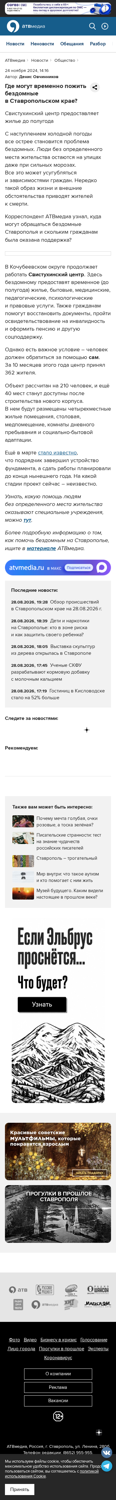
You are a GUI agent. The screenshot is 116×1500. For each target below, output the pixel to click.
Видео (30, 1340)
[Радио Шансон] (97, 1289)
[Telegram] (22, 730)
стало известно (57, 452)
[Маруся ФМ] (97, 1304)
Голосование (93, 1340)
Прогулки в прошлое (61, 1349)
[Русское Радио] (45, 1289)
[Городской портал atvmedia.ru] (45, 1304)
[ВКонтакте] (10, 730)
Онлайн (105, 26)
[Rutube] (74, 730)
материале (41, 548)
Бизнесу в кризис (59, 1340)
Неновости (42, 44)
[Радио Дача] (18, 1304)
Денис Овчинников (38, 76)
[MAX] (48, 730)
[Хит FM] (71, 1304)
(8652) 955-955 (77, 1452)
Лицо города (21, 1349)
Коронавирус (58, 1357)
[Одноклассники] (35, 730)
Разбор (98, 44)
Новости (15, 44)
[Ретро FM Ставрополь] (71, 1289)
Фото (14, 1340)
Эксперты (98, 1349)
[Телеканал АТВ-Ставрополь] (18, 1289)
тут (27, 519)
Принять (19, 1489)
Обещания (72, 44)
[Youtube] (61, 730)
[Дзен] (86, 730)
